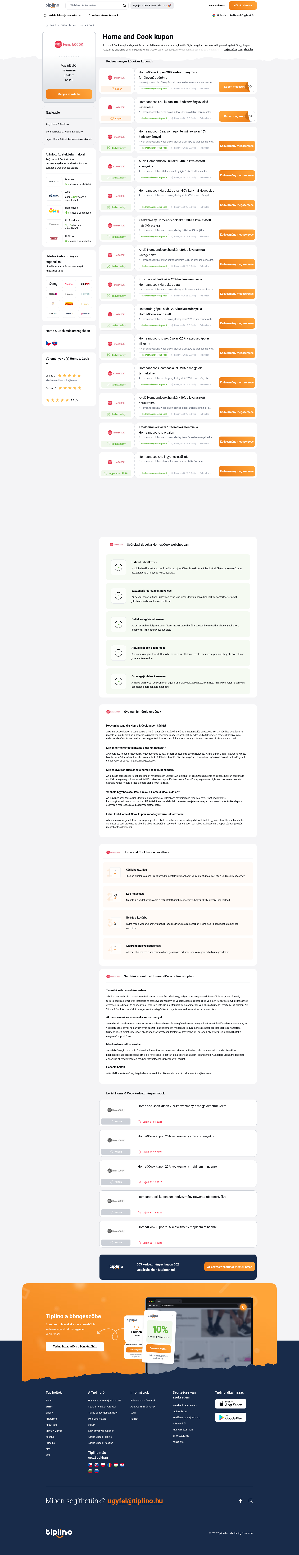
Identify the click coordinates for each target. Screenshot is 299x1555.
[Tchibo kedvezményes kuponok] (85, 304)
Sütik (133, 1412)
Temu (49, 1400)
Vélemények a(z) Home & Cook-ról (64, 131)
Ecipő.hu (50, 1443)
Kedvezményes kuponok (101, 1430)
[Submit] (124, 5)
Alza (48, 1449)
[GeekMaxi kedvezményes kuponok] (85, 314)
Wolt (48, 1455)
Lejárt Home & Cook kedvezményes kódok (69, 139)
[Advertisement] (178, 506)
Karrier (134, 1418)
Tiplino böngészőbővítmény (102, 1412)
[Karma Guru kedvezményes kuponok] (53, 304)
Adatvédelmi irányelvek (142, 1406)
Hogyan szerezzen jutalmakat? (104, 1400)
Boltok (53, 25)
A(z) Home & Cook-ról (57, 124)
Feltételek (204, 89)
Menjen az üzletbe (69, 94)
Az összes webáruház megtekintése (229, 1267)
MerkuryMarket (54, 1430)
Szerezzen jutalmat (158, 1348)
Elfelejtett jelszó (181, 1435)
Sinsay (49, 1412)
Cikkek (91, 1424)
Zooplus (50, 1436)
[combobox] (97, 5)
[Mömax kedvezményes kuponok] (53, 294)
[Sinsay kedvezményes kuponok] (53, 284)
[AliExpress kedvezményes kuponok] (69, 284)
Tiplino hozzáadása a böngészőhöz (75, 1346)
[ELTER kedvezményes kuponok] (85, 294)
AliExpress (51, 1418)
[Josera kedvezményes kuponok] (69, 304)
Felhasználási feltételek (142, 1400)
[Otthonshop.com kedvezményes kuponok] (69, 294)
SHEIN (49, 1406)
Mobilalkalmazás (97, 1418)
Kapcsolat (178, 1441)
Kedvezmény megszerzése (237, 146)
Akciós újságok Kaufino (100, 1443)
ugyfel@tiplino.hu (135, 1501)
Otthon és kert (68, 25)
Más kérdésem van (183, 1429)
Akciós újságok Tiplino (100, 1436)
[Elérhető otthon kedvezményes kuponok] (53, 314)
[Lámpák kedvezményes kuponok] (69, 314)
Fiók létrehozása (243, 5)
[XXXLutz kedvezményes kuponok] (85, 284)
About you (51, 1424)
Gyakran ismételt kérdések (102, 1406)
